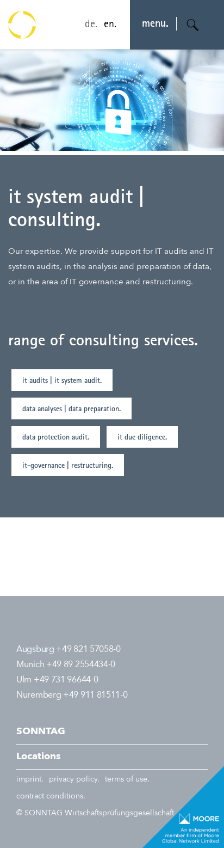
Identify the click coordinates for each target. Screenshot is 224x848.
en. (110, 25)
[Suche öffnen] (193, 25)
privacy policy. (74, 779)
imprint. (29, 779)
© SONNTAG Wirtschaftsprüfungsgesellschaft (95, 813)
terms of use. (127, 779)
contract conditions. (50, 796)
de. (91, 25)
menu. (155, 24)
